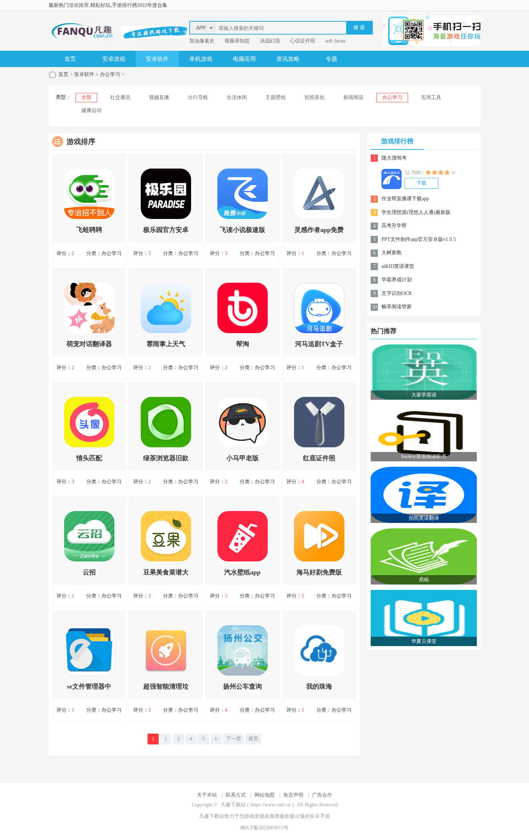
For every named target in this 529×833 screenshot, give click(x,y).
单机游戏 (200, 59)
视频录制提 (237, 41)
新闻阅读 (353, 97)
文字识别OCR (396, 293)
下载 (421, 183)
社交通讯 (120, 97)
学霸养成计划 (396, 279)
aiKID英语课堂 (397, 266)
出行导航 (198, 97)
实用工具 (431, 97)
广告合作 (322, 795)
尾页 (253, 739)
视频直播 (159, 97)
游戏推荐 (79, 5)
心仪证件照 (302, 41)
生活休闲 (237, 97)
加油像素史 (201, 41)
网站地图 (264, 795)
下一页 (233, 739)
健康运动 (91, 110)
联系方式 (236, 795)
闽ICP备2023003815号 (264, 827)
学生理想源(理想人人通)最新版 (416, 212)
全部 (86, 97)
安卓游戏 (113, 59)
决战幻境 (270, 41)
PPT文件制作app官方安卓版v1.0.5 (418, 239)
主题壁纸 (276, 97)
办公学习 (110, 74)
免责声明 (293, 795)
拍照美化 (314, 97)
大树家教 (391, 252)
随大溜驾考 (394, 158)
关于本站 (207, 795)
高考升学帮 (394, 225)
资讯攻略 (287, 59)
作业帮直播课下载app (405, 198)
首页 (70, 59)
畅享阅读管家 (396, 306)
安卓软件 (157, 59)
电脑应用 (244, 59)
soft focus (335, 41)
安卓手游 (320, 816)
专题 (331, 59)
